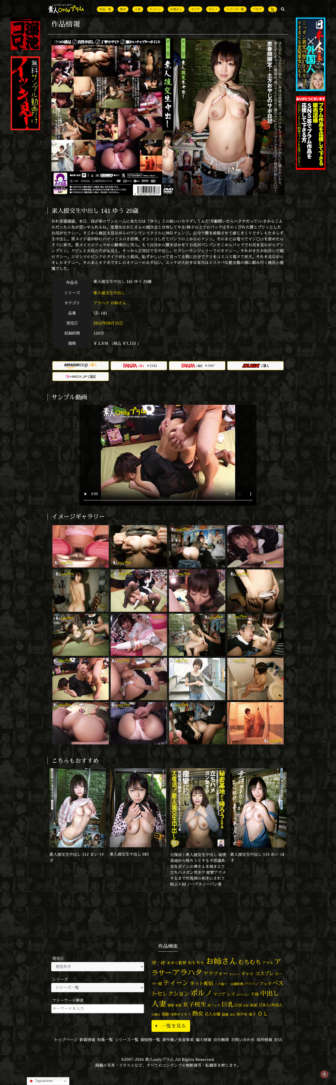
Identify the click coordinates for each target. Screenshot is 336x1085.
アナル (267, 962)
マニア (195, 9)
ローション (243, 995)
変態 (178, 1005)
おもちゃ (196, 962)
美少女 (241, 1014)
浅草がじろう (180, 1014)
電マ (252, 1014)
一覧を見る (173, 1025)
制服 (171, 1005)
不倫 (255, 994)
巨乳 (227, 1004)
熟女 (123, 9)
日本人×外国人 (270, 1005)
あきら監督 (176, 962)
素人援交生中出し (109, 293)
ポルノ (213, 9)
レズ (231, 994)
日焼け (156, 1014)
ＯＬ (263, 1013)
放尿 (253, 1005)
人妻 (138, 9)
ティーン (155, 9)
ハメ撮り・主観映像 (228, 984)
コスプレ (264, 973)
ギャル (247, 973)
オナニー (234, 974)
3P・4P (159, 962)
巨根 (246, 1005)
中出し (269, 993)
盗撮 (225, 1014)
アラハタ (101, 303)
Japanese (43, 1080)
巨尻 (238, 1005)
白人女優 (212, 1014)
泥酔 (165, 1014)
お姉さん (176, 9)
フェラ (265, 983)
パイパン (251, 983)
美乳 (232, 1014)
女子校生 (194, 1004)
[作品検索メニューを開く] (283, 9)
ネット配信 (201, 983)
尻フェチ (214, 1005)
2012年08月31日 (108, 323)
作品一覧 (105, 9)
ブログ (257, 9)
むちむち (249, 962)
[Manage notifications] (324, 1074)
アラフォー (215, 973)
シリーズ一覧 (235, 9)
